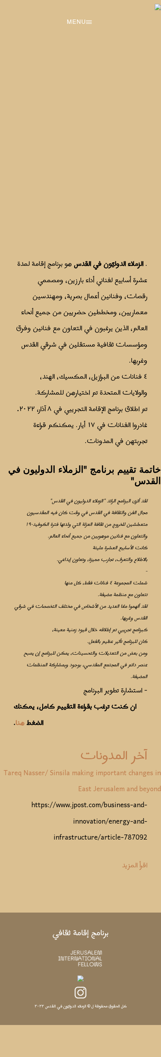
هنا (20, 723)
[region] (80, 145)
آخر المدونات (113, 756)
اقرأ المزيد (134, 865)
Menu (76, 22)
